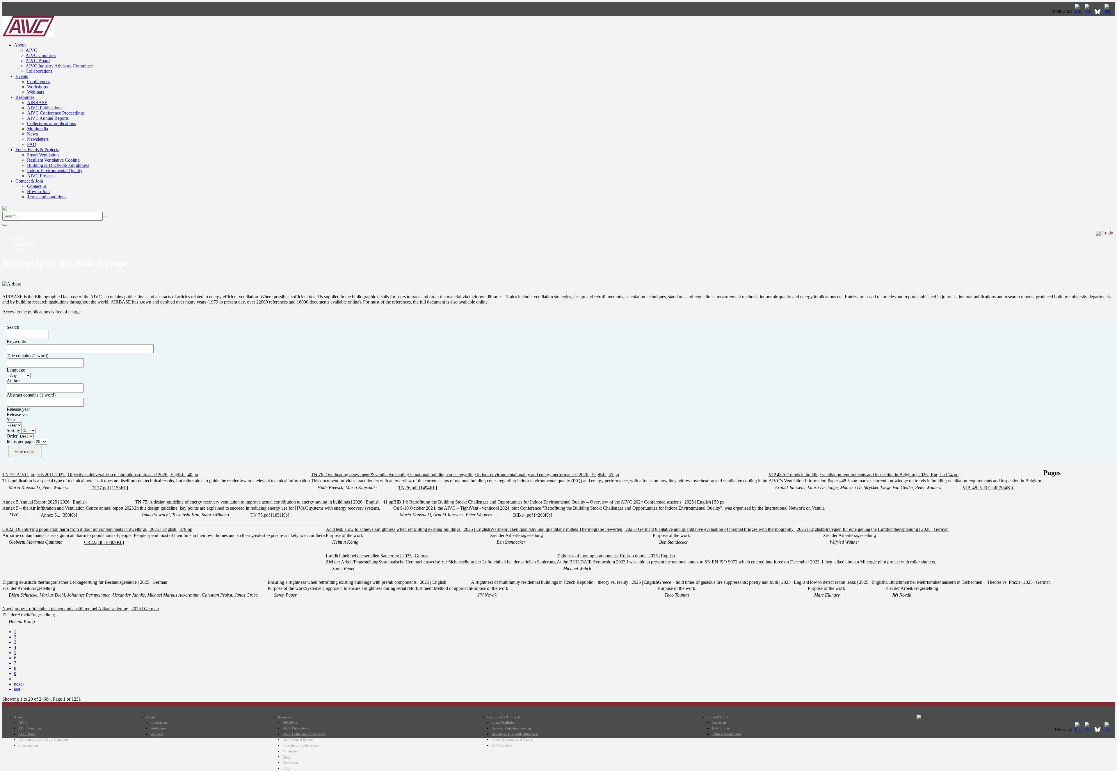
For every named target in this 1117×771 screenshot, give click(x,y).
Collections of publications (51, 123)
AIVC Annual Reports (48, 118)
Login (1107, 232)
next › (19, 683)
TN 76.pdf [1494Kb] (417, 487)
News (32, 133)
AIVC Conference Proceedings (56, 112)
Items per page (21, 441)
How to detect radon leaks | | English (846, 582)
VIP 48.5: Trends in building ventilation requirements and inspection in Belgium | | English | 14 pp (863, 474)
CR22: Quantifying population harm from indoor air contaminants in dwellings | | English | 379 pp (97, 529)
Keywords (16, 341)
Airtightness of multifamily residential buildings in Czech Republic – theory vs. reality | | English (564, 582)
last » (19, 689)
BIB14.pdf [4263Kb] (532, 515)
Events (21, 76)
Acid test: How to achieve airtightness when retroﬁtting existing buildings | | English (408, 529)
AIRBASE (37, 102)
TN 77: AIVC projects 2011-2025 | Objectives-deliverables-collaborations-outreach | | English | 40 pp (100, 474)
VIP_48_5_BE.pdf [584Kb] (988, 487)
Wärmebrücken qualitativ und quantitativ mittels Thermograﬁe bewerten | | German (571, 529)
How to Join (38, 191)
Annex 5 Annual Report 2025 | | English (44, 501)
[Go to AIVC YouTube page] (1088, 11)
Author (13, 380)
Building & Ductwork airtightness (58, 165)
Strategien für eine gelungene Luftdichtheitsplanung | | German (886, 529)
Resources (24, 97)
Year (11, 419)
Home (19, 238)
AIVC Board (38, 60)
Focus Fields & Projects (37, 149)
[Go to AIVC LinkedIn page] (1078, 11)
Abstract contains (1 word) (31, 394)
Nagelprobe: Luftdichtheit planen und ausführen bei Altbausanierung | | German (80, 608)
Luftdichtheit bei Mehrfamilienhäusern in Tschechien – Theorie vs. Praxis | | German (968, 582)
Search (13, 327)
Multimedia (37, 128)
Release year (18, 409)
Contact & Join (29, 181)
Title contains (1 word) (27, 355)
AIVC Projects (40, 175)
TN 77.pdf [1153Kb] (109, 487)
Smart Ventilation (43, 154)
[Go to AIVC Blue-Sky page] (1098, 11)
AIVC (31, 50)
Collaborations (39, 71)
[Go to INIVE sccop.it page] (1109, 11)
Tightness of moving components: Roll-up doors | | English (616, 555)
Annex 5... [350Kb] (59, 515)
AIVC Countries (41, 55)
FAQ (31, 144)
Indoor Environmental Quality (54, 170)
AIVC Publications (44, 107)
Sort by (14, 430)
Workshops (37, 86)
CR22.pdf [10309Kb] (104, 542)
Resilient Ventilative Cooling (53, 160)
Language (16, 369)
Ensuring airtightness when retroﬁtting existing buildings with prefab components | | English (357, 582)
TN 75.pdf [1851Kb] (269, 515)
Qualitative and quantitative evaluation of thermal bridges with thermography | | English (738, 529)
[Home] (28, 35)
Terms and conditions (46, 196)
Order (13, 435)
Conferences (38, 81)
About (20, 44)
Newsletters (38, 139)
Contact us (37, 186)
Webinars (35, 92)
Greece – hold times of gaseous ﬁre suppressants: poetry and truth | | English (733, 582)
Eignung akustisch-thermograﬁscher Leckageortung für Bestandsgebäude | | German (84, 582)
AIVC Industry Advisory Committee (59, 65)
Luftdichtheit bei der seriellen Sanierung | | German (378, 555)
